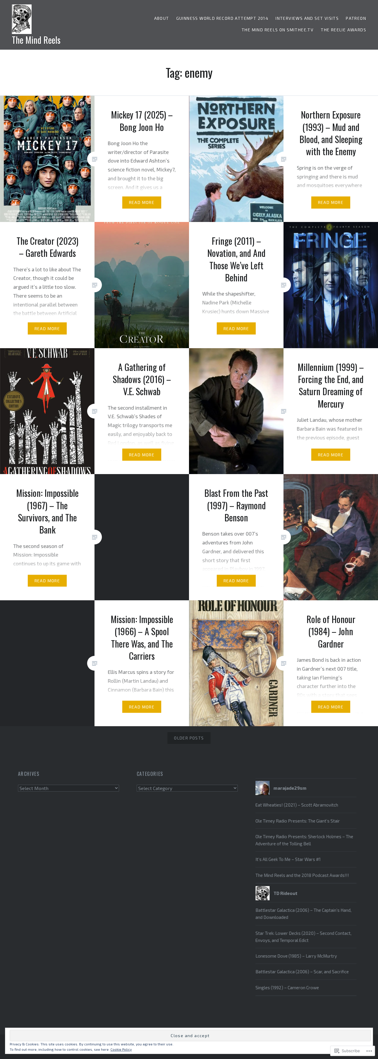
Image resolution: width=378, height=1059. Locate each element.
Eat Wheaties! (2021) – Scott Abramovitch (296, 804)
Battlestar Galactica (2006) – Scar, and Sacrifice (302, 971)
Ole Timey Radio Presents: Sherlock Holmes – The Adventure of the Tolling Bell (304, 840)
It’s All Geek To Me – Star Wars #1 (288, 859)
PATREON (356, 18)
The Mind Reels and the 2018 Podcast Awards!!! (302, 875)
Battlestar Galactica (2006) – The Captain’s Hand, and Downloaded (303, 913)
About (161, 18)
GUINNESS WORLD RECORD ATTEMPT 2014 (222, 18)
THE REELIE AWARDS (343, 29)
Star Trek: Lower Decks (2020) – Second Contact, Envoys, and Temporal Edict (303, 936)
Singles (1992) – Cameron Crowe (287, 987)
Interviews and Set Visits (307, 18)
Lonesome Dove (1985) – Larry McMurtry (296, 956)
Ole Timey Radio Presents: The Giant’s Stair (297, 820)
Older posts (189, 737)
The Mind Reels (36, 39)
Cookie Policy (121, 1049)
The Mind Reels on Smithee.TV (278, 29)
